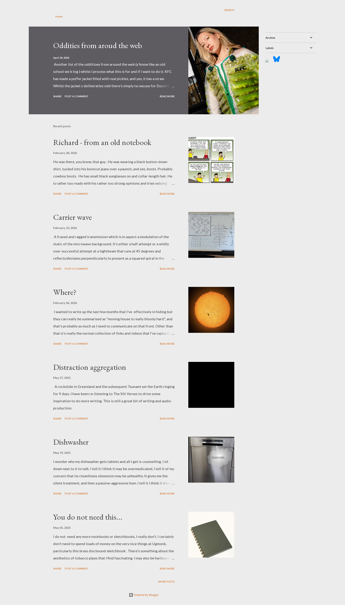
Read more (167, 96)
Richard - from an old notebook (102, 142)
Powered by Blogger (146, 595)
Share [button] (57, 96)
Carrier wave (72, 217)
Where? (64, 292)
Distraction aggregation (89, 367)
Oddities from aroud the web (97, 45)
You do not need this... (87, 517)
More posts (166, 581)
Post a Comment (76, 96)
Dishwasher (71, 442)
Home (59, 16)
